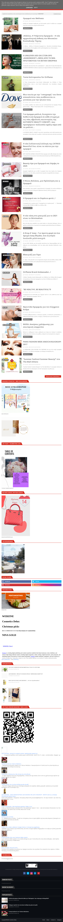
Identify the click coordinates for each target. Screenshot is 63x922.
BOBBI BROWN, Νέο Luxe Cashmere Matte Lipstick (15, 837)
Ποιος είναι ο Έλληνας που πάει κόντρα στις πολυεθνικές (16, 774)
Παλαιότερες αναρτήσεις (52, 376)
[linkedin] (35, 873)
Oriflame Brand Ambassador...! (37, 272)
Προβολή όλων (57, 13)
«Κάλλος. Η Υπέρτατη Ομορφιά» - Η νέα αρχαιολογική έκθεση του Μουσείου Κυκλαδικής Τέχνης (41, 38)
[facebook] (16, 581)
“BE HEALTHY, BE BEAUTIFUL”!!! (37, 289)
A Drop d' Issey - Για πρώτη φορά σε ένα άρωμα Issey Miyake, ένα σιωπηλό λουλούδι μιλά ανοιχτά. (41, 236)
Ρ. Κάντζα (26, 21)
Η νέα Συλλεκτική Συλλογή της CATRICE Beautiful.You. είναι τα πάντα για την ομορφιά (41, 146)
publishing (15, 659)
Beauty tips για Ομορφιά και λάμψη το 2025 (41, 164)
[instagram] (46, 585)
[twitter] (46, 581)
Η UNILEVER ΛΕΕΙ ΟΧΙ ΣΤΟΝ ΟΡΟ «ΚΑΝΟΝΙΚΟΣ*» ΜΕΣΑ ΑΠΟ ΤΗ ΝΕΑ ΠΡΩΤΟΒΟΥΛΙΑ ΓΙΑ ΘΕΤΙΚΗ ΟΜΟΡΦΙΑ (40, 58)
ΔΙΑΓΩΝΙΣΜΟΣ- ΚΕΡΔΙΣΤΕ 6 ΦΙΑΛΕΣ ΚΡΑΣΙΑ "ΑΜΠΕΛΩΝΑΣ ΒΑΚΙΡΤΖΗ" (26, 674)
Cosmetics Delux (12, 920)
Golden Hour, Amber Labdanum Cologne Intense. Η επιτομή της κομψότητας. (21, 827)
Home (43, 920)
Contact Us (53, 920)
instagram (59, 920)
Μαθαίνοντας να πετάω (7, 817)
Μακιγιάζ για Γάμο (32, 254)
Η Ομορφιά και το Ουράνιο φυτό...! (39, 198)
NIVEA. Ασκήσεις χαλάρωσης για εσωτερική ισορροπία (38, 325)
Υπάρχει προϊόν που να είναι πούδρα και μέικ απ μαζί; (15, 784)
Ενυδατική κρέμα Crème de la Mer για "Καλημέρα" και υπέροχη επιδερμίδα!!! (29, 898)
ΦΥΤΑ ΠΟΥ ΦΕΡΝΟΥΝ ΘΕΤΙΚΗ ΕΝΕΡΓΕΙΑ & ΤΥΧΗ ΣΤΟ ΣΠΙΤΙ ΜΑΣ (24, 667)
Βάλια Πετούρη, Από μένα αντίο (10, 847)
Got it (35, 7)
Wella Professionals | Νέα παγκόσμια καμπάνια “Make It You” (17, 806)
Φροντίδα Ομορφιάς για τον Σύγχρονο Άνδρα (41, 308)
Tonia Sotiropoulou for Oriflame (38, 77)
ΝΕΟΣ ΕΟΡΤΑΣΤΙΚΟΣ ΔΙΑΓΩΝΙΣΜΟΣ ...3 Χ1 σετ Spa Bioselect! (24, 680)
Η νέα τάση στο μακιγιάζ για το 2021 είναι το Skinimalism (40, 217)
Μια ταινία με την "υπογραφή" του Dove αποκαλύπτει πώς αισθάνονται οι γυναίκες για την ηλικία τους (42, 97)
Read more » (27, 28)
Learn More (29, 7)
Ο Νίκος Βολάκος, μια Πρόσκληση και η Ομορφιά (41, 182)
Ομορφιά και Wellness (33, 18)
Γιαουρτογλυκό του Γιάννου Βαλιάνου (11, 764)
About (48, 920)
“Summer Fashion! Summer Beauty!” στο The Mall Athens (41, 360)
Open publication (6, 659)
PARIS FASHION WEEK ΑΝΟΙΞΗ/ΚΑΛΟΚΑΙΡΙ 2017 (42, 343)
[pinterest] (16, 585)
